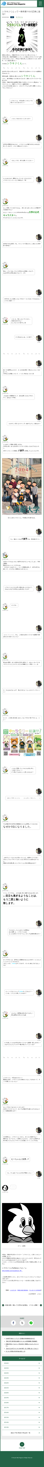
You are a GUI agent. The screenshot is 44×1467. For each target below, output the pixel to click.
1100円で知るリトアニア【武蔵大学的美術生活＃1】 (20, 1338)
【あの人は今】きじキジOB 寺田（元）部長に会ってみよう (22, 1348)
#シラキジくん (19, 17)
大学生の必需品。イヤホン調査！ (28, 1305)
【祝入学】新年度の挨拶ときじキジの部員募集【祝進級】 (22, 1341)
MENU (40, 5)
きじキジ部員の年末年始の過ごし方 (15, 1351)
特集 (12, 17)
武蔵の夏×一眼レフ (11, 1305)
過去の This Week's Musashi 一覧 (20, 1433)
